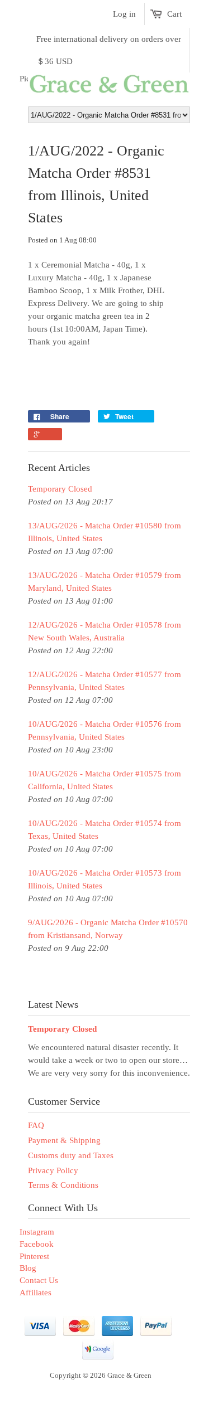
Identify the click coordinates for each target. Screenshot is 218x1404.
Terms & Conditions (63, 1184)
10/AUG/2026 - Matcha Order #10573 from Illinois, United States (104, 879)
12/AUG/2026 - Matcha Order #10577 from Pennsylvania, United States (104, 681)
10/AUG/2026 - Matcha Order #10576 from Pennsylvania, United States (104, 730)
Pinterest (34, 1256)
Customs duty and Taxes (70, 1155)
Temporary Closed (60, 488)
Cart (174, 13)
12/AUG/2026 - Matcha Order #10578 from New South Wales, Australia (104, 631)
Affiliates (35, 1292)
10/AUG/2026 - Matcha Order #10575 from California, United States (104, 780)
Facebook (37, 1244)
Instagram (37, 1231)
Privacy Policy (53, 1170)
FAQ (36, 1125)
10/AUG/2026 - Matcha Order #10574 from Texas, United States (104, 830)
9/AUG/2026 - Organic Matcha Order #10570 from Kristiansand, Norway (108, 929)
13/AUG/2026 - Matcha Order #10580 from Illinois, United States (104, 532)
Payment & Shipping (64, 1140)
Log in (124, 13)
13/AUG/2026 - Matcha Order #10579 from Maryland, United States (104, 581)
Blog (28, 1268)
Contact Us (39, 1280)
